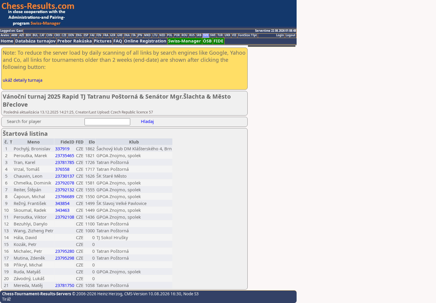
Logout (290, 35)
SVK (205, 35)
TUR (220, 35)
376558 (62, 169)
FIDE (218, 41)
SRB (198, 35)
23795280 (64, 251)
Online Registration (145, 41)
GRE (119, 35)
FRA (105, 35)
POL (169, 35)
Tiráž (6, 299)
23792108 (64, 217)
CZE (64, 35)
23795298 (64, 258)
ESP (86, 35)
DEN (71, 35)
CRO (57, 35)
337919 (62, 149)
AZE (21, 35)
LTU (154, 35)
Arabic (5, 35)
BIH (28, 35)
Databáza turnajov (35, 41)
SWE (213, 35)
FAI (92, 35)
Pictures (103, 41)
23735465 (64, 155)
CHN (49, 35)
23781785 (64, 162)
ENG (79, 35)
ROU (184, 35)
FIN (98, 35)
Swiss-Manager (184, 41)
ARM (14, 35)
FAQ (117, 41)
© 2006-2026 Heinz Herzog (96, 293)
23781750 (64, 285)
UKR (227, 35)
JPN (139, 35)
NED (162, 35)
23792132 (64, 189)
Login (280, 35)
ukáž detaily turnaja (22, 80)
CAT (42, 35)
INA (127, 35)
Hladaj (147, 121)
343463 (62, 210)
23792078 (64, 183)
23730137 (64, 176)
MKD (147, 35)
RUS (192, 35)
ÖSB (207, 41)
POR (177, 35)
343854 (62, 203)
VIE (234, 35)
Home (7, 41)
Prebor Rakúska (74, 41)
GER (112, 35)
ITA (133, 35)
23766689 (64, 196)
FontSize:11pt (247, 35)
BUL (35, 35)
